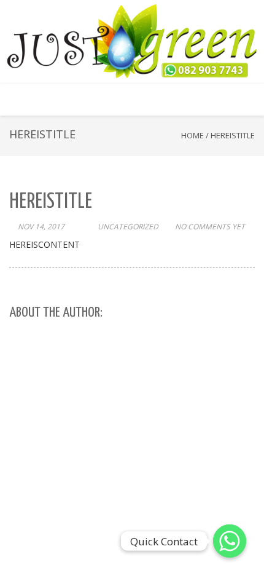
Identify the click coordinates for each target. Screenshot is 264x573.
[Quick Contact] (229, 541)
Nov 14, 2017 (41, 226)
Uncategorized (128, 226)
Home (192, 135)
